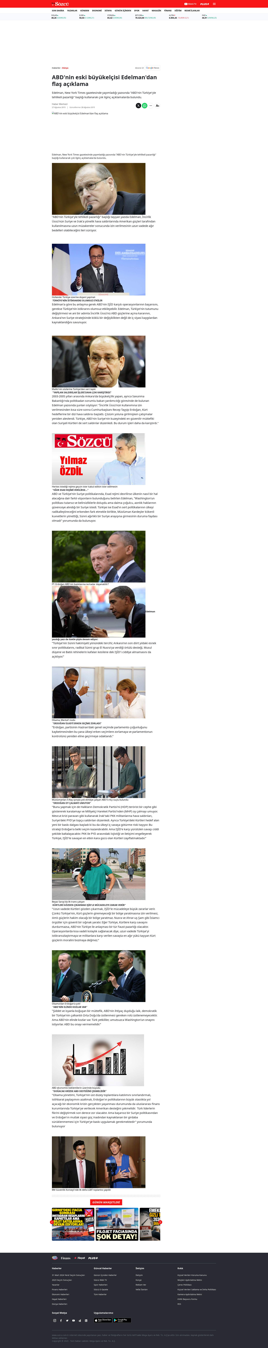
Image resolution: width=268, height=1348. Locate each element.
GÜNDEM (84, 10)
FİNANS (168, 10)
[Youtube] (73, 1320)
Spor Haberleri (100, 1284)
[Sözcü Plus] (93, 1258)
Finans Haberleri (59, 1289)
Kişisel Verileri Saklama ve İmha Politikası (197, 1289)
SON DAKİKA (58, 10)
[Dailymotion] (80, 1320)
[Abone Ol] (152, 67)
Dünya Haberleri (59, 1304)
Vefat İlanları (142, 1289)
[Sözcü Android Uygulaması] (122, 1319)
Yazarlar (55, 1284)
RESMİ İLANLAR (192, 10)
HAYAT (145, 10)
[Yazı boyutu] (157, 105)
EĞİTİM (178, 10)
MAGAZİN (156, 10)
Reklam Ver (141, 1284)
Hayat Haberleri (59, 1299)
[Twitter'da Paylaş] (138, 105)
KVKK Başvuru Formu (187, 1299)
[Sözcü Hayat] (79, 1258)
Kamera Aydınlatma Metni (190, 1294)
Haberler (57, 1268)
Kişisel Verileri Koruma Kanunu (192, 1275)
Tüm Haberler (100, 1294)
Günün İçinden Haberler (105, 1275)
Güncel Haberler (103, 1268)
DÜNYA (108, 10)
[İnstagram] (55, 1320)
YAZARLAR (72, 10)
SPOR (136, 10)
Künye (139, 1280)
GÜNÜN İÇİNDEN (123, 10)
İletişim (139, 1275)
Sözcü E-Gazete (101, 1289)
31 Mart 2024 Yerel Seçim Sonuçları (68, 1275)
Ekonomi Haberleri (60, 1294)
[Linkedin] (86, 1320)
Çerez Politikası (185, 1284)
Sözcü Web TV (100, 1280)
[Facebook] (61, 1320)
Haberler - (57, 68)
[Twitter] (67, 1320)
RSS (179, 1304)
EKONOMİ (97, 10)
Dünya (65, 68)
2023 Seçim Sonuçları (62, 1280)
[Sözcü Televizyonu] (55, 1258)
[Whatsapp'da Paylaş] (144, 105)
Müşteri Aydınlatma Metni (190, 1280)
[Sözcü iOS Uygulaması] (103, 1319)
